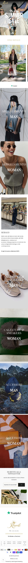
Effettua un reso (14, 558)
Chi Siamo (4, 543)
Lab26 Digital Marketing (16, 561)
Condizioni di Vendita (19, 542)
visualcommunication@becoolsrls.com (14, 533)
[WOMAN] (14, 167)
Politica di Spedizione (9, 542)
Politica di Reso (14, 542)
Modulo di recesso (24, 543)
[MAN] (14, 114)
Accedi (1, 543)
